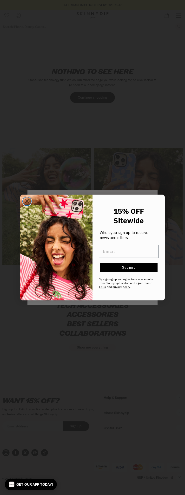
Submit (128, 267)
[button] (31, 484)
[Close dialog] (27, 201)
